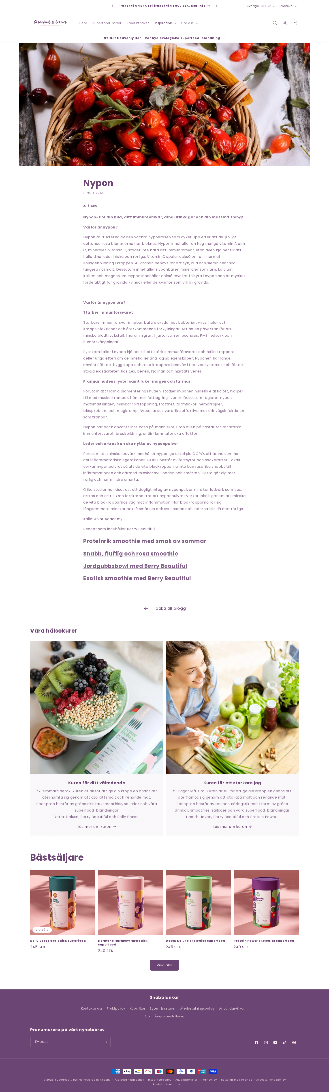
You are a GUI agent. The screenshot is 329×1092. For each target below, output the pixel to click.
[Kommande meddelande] (217, 6)
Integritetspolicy (159, 1079)
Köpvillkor (137, 1008)
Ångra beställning (169, 1016)
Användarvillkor (232, 1008)
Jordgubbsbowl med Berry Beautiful (135, 566)
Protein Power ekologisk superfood (264, 941)
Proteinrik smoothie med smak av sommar (144, 541)
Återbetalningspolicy (197, 1008)
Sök (148, 1016)
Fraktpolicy (116, 1008)
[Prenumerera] (106, 1042)
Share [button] (92, 205)
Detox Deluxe (65, 816)
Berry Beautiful (141, 529)
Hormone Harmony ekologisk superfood (123, 943)
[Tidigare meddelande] (112, 6)
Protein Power (263, 816)
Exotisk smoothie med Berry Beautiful (137, 578)
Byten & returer (163, 1008)
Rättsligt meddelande (236, 1079)
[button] (165, 23)
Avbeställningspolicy (271, 1079)
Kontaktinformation (166, 1084)
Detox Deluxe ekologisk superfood (195, 941)
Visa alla (164, 965)
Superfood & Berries (69, 1079)
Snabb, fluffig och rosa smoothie (130, 553)
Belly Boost (127, 816)
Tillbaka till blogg (168, 608)
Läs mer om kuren (94, 826)
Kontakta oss (92, 1008)
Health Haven (198, 816)
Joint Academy (108, 518)
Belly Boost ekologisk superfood (58, 941)
